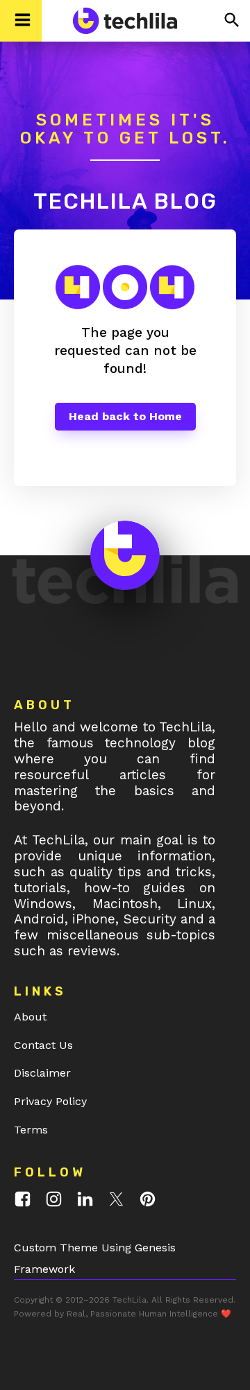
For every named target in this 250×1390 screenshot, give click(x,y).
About (30, 1016)
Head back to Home (125, 416)
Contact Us (43, 1045)
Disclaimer (42, 1072)
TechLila (129, 1300)
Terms (31, 1129)
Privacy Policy (50, 1101)
